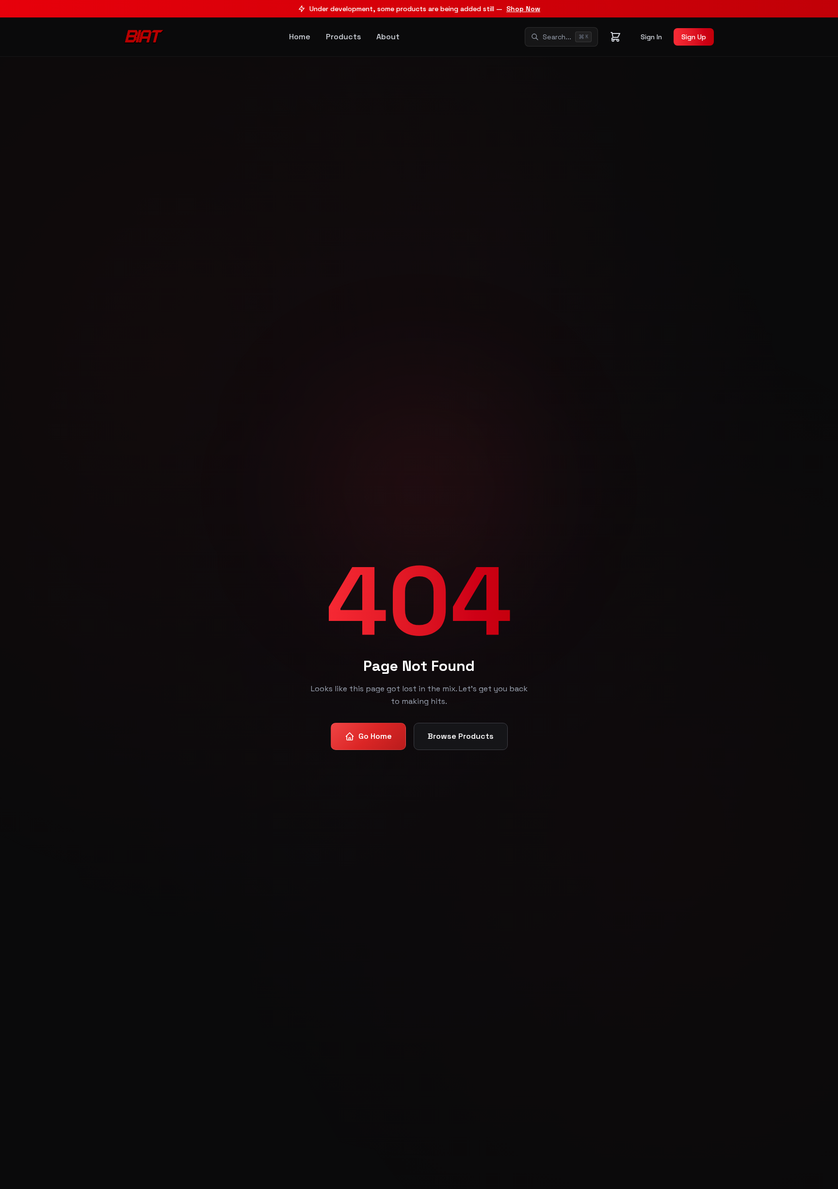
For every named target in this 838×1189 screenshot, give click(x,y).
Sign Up (693, 37)
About (388, 37)
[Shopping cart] (615, 37)
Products (343, 37)
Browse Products (461, 736)
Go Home (375, 736)
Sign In (651, 37)
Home (299, 37)
